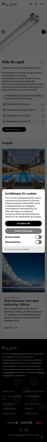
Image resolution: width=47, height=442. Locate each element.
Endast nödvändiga (24, 231)
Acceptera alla (23, 223)
